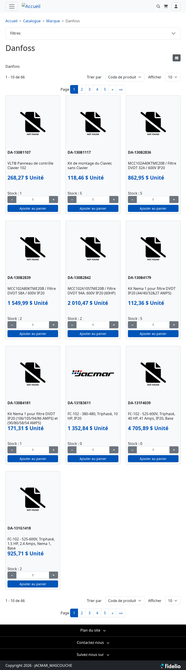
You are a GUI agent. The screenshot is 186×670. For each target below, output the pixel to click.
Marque (53, 20)
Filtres (15, 33)
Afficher (155, 77)
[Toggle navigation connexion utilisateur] (176, 6)
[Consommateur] (177, 57)
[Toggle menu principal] (11, 6)
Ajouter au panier (33, 208)
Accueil (11, 20)
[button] (158, 6)
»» (121, 89)
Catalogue (32, 20)
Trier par (94, 77)
